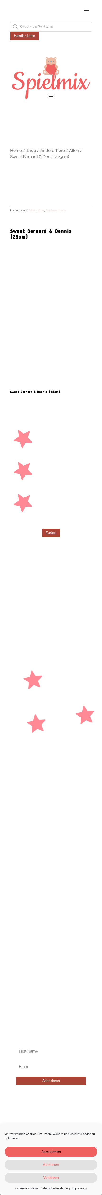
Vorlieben (51, 1178)
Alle (41, 210)
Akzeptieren (51, 1151)
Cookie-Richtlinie (26, 1188)
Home (16, 150)
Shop (31, 150)
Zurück (51, 532)
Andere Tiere (52, 150)
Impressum (79, 1188)
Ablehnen (51, 1164)
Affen (74, 150)
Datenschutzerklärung (55, 1188)
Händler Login (24, 35)
